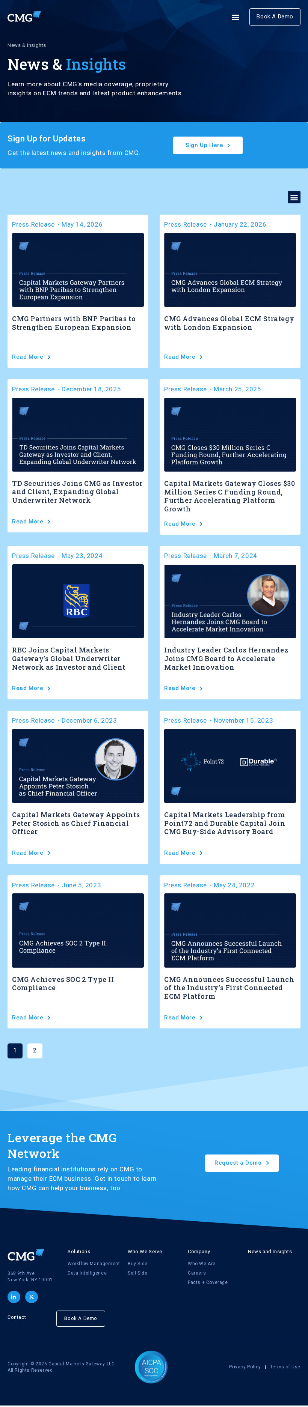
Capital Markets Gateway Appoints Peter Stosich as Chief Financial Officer (76, 823)
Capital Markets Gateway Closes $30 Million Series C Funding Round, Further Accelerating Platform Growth (229, 496)
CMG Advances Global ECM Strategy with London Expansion (229, 323)
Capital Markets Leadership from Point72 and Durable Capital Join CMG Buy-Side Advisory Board (224, 823)
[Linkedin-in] (14, 1297)
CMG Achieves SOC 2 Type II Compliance (63, 983)
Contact (17, 1317)
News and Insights (270, 1251)
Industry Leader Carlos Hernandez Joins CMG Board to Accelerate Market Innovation (226, 658)
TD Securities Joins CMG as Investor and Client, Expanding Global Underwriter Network (77, 492)
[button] (235, 17)
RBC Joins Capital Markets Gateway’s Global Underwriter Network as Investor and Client (68, 658)
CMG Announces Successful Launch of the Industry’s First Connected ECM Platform (229, 988)
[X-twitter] (31, 1297)
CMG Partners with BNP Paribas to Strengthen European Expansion (74, 323)
